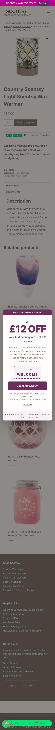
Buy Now (43, 3)
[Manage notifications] (6, 723)
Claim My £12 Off (27, 385)
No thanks (27, 404)
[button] (29, 723)
